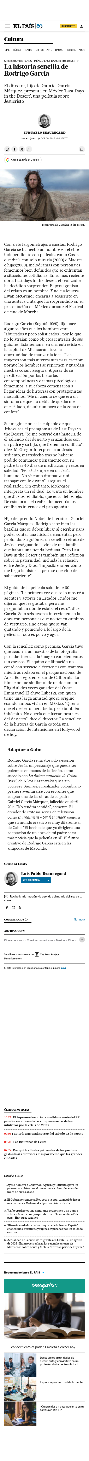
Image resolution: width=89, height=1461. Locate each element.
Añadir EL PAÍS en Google (25, 159)
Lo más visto (13, 1175)
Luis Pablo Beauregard (45, 132)
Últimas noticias (16, 1109)
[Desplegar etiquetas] (82, 939)
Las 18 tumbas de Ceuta (30, 1142)
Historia (71, 50)
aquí (63, 967)
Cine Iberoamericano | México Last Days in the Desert (40, 60)
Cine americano (14, 940)
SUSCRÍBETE (68, 26)
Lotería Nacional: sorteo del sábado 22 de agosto (48, 1134)
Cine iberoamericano (40, 940)
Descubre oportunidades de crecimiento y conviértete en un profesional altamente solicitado (59, 1361)
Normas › (79, 919)
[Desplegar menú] (7, 26)
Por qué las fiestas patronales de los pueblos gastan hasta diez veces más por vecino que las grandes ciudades (43, 1154)
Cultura (14, 39)
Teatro (28, 50)
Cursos (44, 1286)
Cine (7, 50)
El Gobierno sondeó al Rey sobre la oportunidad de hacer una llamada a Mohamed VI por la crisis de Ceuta (43, 1201)
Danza (59, 50)
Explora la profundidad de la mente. (61, 1382)
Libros (39, 50)
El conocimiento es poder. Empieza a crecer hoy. (42, 1347)
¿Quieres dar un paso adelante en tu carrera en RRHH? (62, 1408)
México (60, 940)
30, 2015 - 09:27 (54, 138)
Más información (13, 958)
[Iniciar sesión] (81, 26)
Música (17, 50)
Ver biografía (31, 880)
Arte (49, 50)
